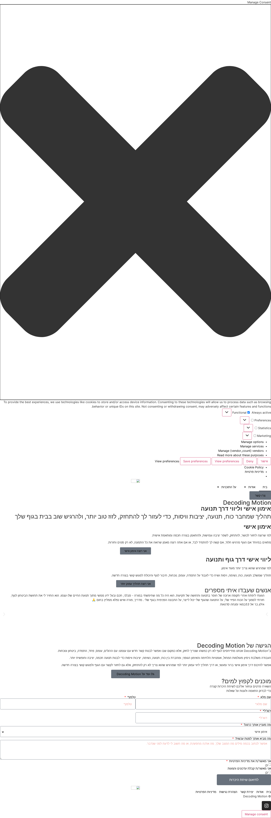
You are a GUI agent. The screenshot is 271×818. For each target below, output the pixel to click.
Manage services (252, 446)
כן (266, 765)
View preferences (227, 461)
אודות (251, 487)
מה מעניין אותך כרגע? (257, 724)
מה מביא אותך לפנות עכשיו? (252, 738)
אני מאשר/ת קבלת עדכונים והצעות (249, 768)
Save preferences (195, 461)
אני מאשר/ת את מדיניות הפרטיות (249, 761)
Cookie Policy (254, 467)
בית (265, 487)
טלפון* (131, 697)
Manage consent (256, 814)
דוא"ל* (266, 710)
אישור (264, 461)
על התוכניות (228, 487)
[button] (135, 202)
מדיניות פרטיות (254, 472)
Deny (249, 461)
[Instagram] (266, 805)
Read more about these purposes (240, 455)
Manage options (252, 442)
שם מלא (265, 697)
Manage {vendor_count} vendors (241, 451)
